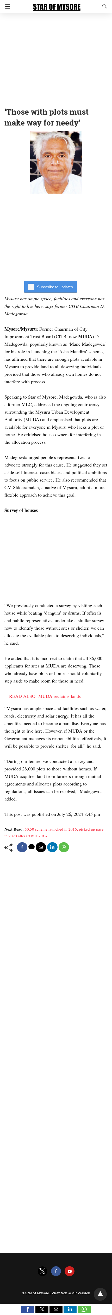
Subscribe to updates (55, 287)
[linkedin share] (52, 847)
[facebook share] (22, 847)
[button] (27, 1309)
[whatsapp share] (64, 847)
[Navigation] (6, 6)
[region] (56, 58)
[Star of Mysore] (57, 4)
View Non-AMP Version (71, 1293)
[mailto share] (41, 847)
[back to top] (100, 1294)
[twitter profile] (42, 1271)
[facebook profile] (56, 1271)
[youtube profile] (69, 1271)
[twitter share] (31, 846)
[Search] (103, 6)
